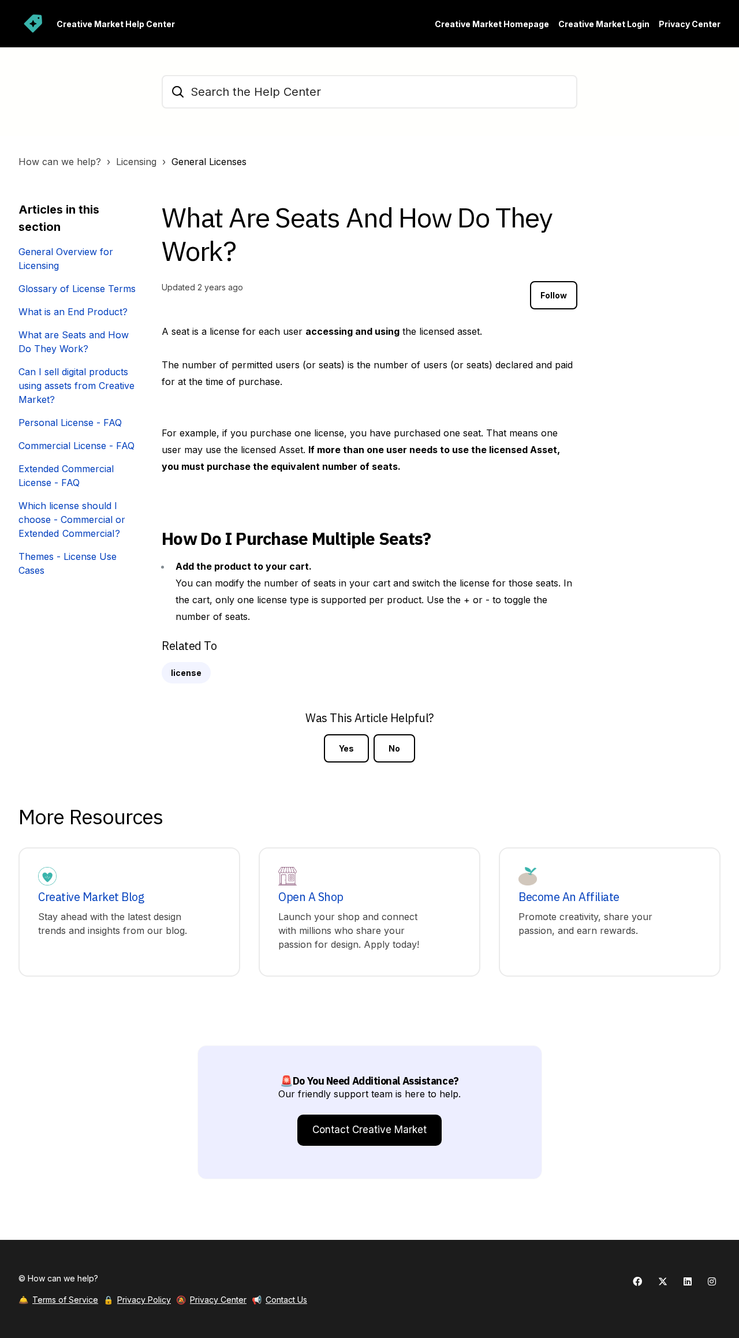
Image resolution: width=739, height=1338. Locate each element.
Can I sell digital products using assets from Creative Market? (76, 385)
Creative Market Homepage (492, 24)
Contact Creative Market (369, 1129)
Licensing (136, 161)
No (394, 748)
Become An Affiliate (568, 897)
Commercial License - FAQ (76, 445)
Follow (553, 295)
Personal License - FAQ (70, 422)
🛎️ (58, 1300)
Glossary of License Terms (77, 288)
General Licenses (209, 161)
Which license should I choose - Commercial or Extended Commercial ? (71, 519)
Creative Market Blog (91, 897)
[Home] (32, 23)
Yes (346, 748)
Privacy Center (690, 24)
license (186, 673)
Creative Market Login (604, 24)
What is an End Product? (73, 311)
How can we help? (59, 161)
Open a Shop (311, 897)
